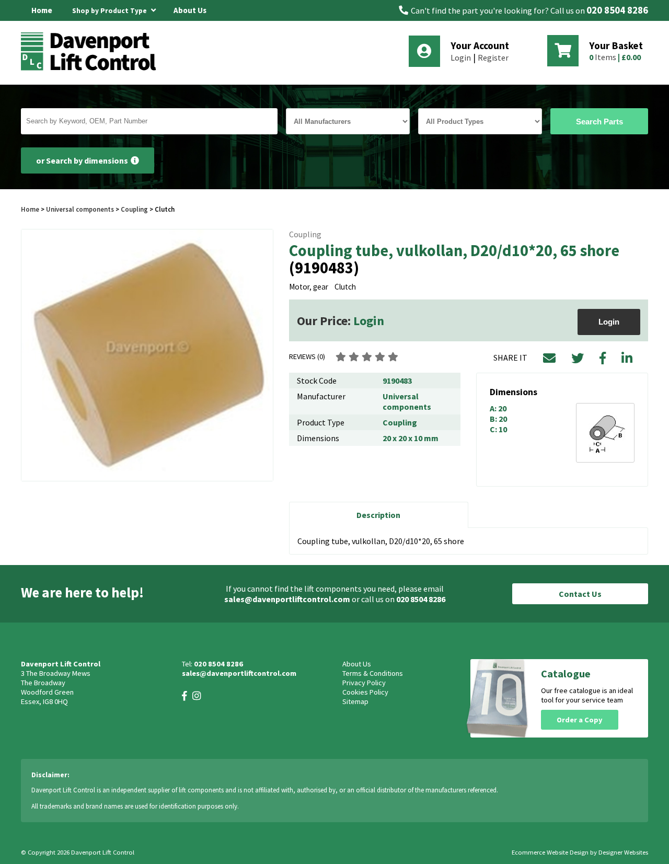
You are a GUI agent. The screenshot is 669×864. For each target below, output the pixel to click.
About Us (190, 10)
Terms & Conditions (372, 673)
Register (493, 57)
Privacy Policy (364, 682)
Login (461, 57)
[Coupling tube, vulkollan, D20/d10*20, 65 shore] (147, 355)
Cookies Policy (365, 692)
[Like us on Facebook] (184, 696)
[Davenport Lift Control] (91, 69)
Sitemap (355, 701)
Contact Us (580, 594)
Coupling (134, 209)
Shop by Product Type (110, 10)
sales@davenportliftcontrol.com (287, 599)
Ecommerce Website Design (550, 852)
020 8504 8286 (617, 10)
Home (41, 10)
